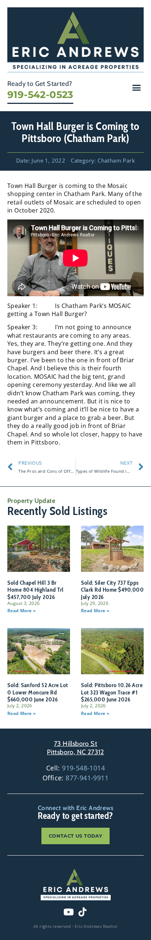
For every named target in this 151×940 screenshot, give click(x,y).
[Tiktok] (82, 912)
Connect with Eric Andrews (75, 808)
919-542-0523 (40, 95)
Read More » (21, 610)
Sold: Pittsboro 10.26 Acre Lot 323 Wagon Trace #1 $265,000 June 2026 (112, 692)
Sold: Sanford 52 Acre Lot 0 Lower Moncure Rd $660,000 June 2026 (37, 692)
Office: (75, 777)
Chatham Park (116, 160)
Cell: (75, 767)
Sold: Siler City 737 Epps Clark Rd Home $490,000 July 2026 (112, 589)
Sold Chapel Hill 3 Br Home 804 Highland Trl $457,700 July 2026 (35, 589)
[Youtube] (68, 912)
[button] (137, 87)
